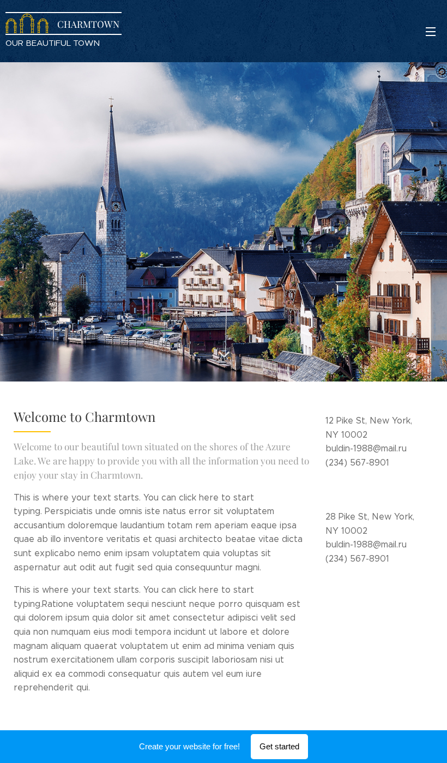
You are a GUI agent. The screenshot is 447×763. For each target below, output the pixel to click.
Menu (431, 31)
